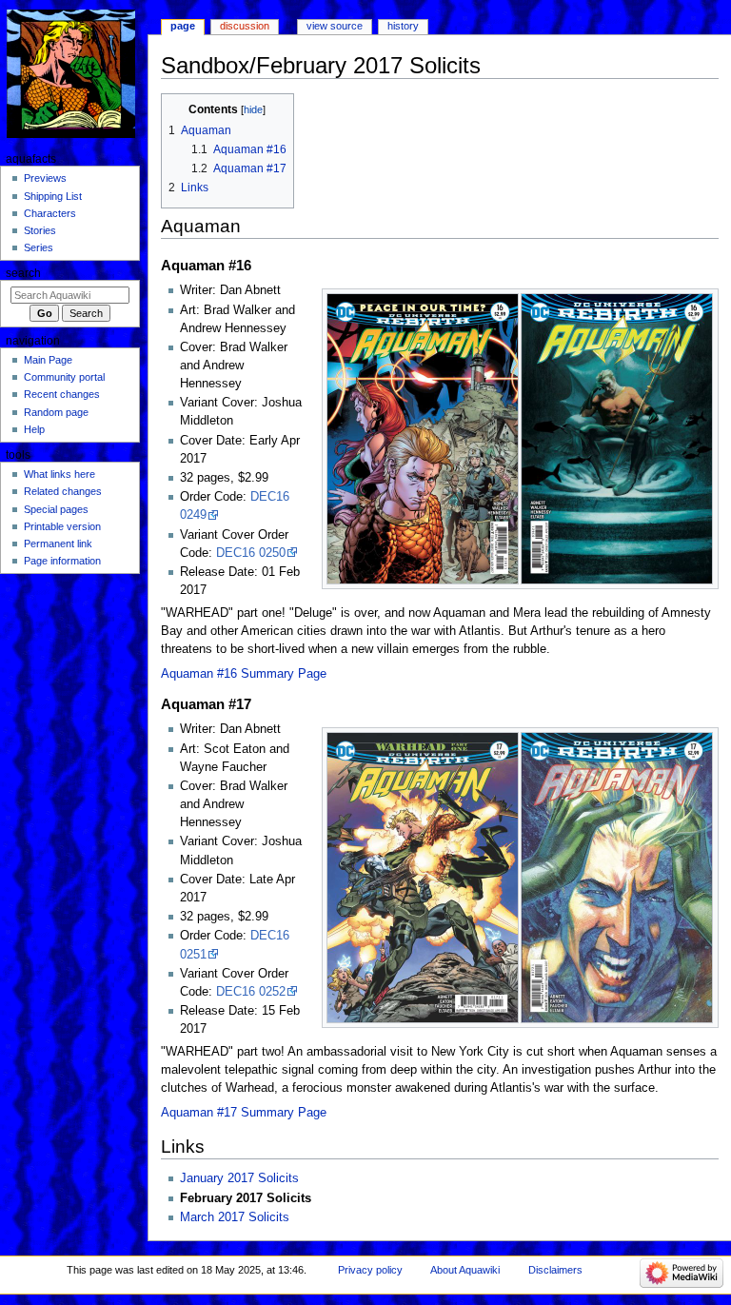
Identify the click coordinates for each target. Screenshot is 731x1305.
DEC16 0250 (251, 553)
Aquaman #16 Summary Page (243, 674)
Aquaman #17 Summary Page (243, 1112)
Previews (45, 178)
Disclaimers (555, 1269)
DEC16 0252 (251, 992)
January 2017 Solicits (239, 1178)
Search (23, 273)
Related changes (63, 491)
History (403, 25)
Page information (62, 560)
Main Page (48, 360)
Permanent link (58, 543)
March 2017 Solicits (234, 1217)
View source (334, 25)
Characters (50, 213)
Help (34, 429)
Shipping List (53, 196)
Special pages (56, 509)
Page (182, 25)
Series (38, 247)
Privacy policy (370, 1269)
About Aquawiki (465, 1269)
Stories (40, 230)
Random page (56, 412)
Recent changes (62, 394)
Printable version (62, 526)
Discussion (244, 25)
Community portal (64, 377)
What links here (59, 474)
